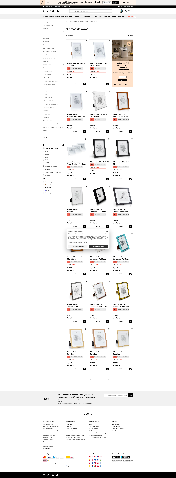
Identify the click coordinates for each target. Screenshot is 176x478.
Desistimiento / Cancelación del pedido (99, 433)
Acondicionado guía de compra (74, 437)
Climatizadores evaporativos (50, 441)
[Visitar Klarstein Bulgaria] (98, 463)
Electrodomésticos (73, 21)
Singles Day (69, 426)
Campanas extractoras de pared (51, 444)
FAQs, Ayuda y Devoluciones (127, 6)
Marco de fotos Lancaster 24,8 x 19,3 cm (98, 305)
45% (46, 160)
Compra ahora (115, 3)
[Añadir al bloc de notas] (86, 41)
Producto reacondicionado (53, 172)
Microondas (46, 41)
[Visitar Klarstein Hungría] (100, 460)
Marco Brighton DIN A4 (99, 162)
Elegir (131, 35)
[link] (76, 50)
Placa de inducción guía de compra (75, 435)
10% (46, 151)
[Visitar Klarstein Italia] (100, 456)
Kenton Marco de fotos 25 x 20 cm (76, 258)
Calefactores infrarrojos (49, 435)
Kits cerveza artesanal (48, 48)
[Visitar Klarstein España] (89, 460)
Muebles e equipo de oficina (51, 81)
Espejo (45, 91)
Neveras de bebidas (48, 439)
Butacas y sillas (48, 97)
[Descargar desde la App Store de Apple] (116, 457)
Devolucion (91, 430)
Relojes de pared (48, 87)
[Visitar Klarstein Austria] (92, 456)
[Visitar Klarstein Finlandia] (100, 463)
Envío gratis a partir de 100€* (63, 6)
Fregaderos (46, 117)
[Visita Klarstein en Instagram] (44, 475)
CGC (79, 475)
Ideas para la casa (47, 68)
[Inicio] (67, 21)
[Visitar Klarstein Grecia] (100, 466)
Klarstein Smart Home (71, 428)
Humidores (45, 28)
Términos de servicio (126, 461)
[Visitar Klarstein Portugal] (95, 466)
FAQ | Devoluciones (94, 428)
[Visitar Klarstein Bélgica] (89, 466)
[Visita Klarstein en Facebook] (48, 475)
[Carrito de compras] (132, 11)
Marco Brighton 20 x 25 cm (121, 163)
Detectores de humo (49, 107)
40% (46, 157)
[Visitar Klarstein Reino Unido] (92, 460)
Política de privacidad (116, 461)
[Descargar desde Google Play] (125, 457)
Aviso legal (85, 475)
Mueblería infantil (48, 101)
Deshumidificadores (48, 428)
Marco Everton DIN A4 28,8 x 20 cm (76, 65)
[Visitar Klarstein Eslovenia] (98, 466)
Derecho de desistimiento (95, 435)
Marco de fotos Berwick (73, 210)
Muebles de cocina (47, 120)
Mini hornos (46, 38)
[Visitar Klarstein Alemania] (89, 456)
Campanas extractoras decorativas (52, 433)
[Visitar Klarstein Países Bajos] (92, 466)
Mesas (45, 94)
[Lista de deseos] (129, 11)
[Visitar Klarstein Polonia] (89, 463)
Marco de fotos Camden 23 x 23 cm (98, 210)
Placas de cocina (47, 45)
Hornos (44, 35)
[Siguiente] (135, 17)
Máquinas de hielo (47, 437)
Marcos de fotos (48, 78)
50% (47, 162)
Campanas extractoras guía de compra (76, 433)
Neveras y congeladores (49, 22)
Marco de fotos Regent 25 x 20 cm (99, 115)
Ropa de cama (47, 74)
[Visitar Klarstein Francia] (98, 456)
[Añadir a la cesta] (84, 84)
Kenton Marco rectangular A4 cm (120, 115)
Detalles (75, 83)
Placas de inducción (48, 446)
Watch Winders (47, 110)
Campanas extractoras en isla (50, 430)
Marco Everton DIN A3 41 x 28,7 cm (99, 65)
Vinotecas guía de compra (72, 430)
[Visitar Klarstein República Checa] (98, 460)
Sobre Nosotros (116, 424)
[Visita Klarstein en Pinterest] (57, 475)
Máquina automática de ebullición (51, 124)
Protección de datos (70, 475)
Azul (48, 190)
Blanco (49, 182)
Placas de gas (46, 448)
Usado (47, 175)
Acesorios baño (48, 71)
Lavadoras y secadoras (49, 58)
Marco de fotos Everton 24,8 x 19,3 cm (76, 115)
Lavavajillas (46, 54)
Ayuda (90, 424)
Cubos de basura (47, 64)
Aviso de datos (115, 430)
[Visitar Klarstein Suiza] (95, 456)
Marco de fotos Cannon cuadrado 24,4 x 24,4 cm (122, 210)
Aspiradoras (46, 61)
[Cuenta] (126, 11)
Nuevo (47, 169)
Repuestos (45, 130)
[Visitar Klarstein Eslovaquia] (95, 460)
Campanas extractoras (49, 31)
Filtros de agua (46, 114)
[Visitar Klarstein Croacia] (92, 463)
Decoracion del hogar (49, 84)
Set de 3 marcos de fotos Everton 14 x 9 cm (76, 163)
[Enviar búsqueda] (70, 11)
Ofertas (130, 16)
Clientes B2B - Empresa (118, 428)
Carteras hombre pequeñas (51, 104)
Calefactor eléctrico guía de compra (75, 439)
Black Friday (69, 424)
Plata (48, 193)
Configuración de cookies (118, 433)
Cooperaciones (116, 426)
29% (47, 154)
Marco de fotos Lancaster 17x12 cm (98, 258)
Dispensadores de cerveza (49, 51)
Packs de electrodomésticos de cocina (53, 127)
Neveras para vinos (48, 25)
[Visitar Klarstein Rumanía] (95, 463)
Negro (48, 187)
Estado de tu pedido (94, 426)
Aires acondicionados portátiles (51, 426)
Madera (49, 184)
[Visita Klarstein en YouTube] (52, 475)
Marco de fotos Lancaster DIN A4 (74, 305)
